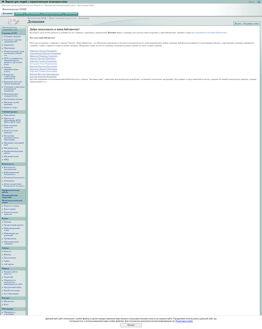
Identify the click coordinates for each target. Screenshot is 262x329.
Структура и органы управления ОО (12, 41)
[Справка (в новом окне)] (258, 1)
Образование (9, 48)
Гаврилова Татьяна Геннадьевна (43, 61)
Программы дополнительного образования (11, 138)
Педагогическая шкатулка (11, 132)
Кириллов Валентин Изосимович (43, 66)
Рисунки (5, 298)
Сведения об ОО (9, 33)
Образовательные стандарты (11, 243)
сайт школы (9, 264)
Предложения (71, 13)
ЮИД (6, 160)
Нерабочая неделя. (12, 290)
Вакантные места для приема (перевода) (13, 83)
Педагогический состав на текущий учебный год (14, 53)
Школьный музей (11, 156)
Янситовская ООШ (86, 5)
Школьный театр (11, 148)
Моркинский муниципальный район (60, 5)
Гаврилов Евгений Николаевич (43, 58)
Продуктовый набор (12, 287)
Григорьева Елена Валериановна (43, 64)
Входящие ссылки (251, 24)
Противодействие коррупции (10, 196)
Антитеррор (9, 181)
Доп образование (11, 294)
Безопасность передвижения (10, 168)
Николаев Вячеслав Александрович (44, 74)
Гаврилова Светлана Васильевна (43, 51)
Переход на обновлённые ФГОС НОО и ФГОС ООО (12, 120)
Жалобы (7, 255)
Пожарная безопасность (14, 178)
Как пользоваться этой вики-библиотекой (209, 32)
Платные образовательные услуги (11, 69)
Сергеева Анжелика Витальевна (43, 76)
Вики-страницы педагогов (62, 18)
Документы (9, 45)
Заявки (7, 261)
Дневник (19, 13)
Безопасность (8, 164)
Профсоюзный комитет (14, 225)
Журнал (238, 24)
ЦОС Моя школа (33, 13)
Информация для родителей (11, 234)
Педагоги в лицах (11, 206)
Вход (251, 2)
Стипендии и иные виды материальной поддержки (14, 89)
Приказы (7, 222)
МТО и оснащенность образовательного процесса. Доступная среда (13, 61)
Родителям (8, 277)
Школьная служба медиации (11, 103)
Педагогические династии (11, 213)
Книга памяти (10, 209)
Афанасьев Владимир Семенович (44, 56)
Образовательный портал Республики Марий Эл (22, 5)
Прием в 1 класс (11, 107)
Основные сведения (12, 37)
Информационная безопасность (11, 173)
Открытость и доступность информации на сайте (13, 282)
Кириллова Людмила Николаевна (43, 69)
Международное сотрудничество (11, 95)
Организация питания (52, 13)
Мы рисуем (9, 301)
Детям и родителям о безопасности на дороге (14, 185)
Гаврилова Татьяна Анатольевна (43, 71)
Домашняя (7, 13)
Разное (5, 218)
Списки (5, 248)
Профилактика (10, 239)
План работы (9, 115)
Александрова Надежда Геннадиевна (45, 53)
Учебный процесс (10, 112)
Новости (7, 251)
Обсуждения (7, 309)
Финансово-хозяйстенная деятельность (9, 76)
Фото (6, 305)
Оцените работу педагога (11, 273)
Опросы (5, 268)
